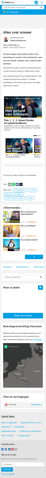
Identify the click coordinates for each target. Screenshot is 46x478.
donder (19, 194)
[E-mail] (9, 184)
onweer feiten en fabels (14, 198)
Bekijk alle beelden (23, 315)
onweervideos (20, 190)
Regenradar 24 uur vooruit (31, 423)
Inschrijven (7, 469)
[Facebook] (17, 184)
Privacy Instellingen (8, 474)
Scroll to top (42, 474)
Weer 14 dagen (7, 435)
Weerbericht (6, 427)
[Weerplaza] (8, 2)
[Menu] (42, 2)
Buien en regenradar (9, 423)
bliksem (8, 194)
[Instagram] (16, 449)
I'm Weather (37, 340)
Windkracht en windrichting (30, 431)
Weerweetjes (12, 207)
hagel (30, 198)
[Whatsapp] (13, 184)
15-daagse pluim (23, 435)
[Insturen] (40, 287)
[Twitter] (21, 184)
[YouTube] (12, 449)
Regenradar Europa (8, 431)
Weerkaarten (19, 427)
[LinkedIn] (9, 449)
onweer (32, 190)
